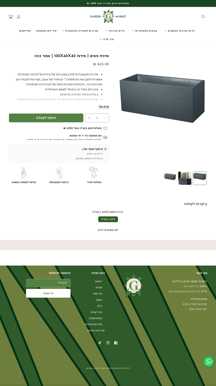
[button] (203, 16)
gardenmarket (92, 368)
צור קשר (97, 293)
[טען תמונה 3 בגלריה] (169, 178)
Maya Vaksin (116, 368)
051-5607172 (191, 286)
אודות (99, 287)
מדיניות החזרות (96, 330)
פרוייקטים (96, 312)
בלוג (99, 305)
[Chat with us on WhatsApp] (209, 362)
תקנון (99, 299)
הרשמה (48, 293)
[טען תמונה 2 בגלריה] (184, 178)
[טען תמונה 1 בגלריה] (199, 178)
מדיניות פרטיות (93, 324)
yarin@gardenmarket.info (185, 291)
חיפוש (98, 281)
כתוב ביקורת (108, 219)
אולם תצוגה (95, 318)
